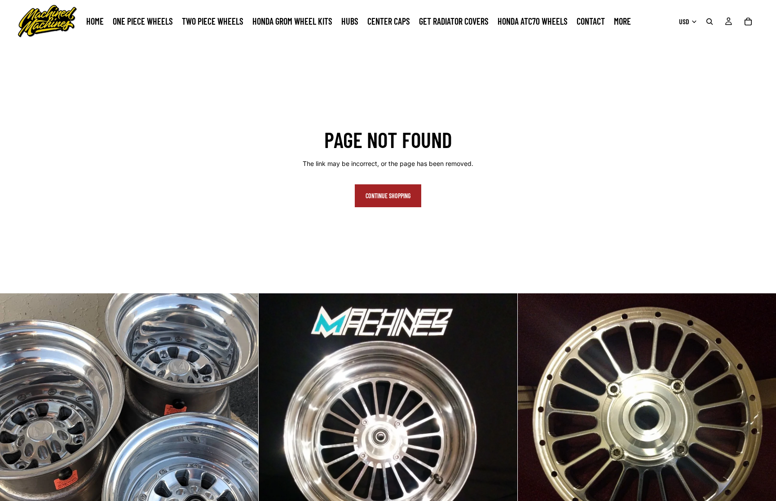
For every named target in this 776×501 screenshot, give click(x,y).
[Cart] (748, 21)
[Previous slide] (531, 422)
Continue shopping (388, 196)
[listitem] (622, 21)
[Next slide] (762, 422)
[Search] (709, 21)
